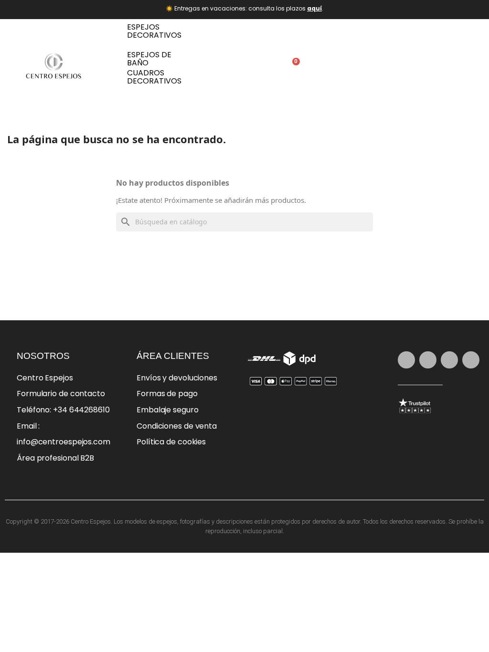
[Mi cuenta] (265, 66)
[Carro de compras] (292, 66)
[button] (236, 66)
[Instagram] (406, 359)
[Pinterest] (427, 359)
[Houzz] (470, 359)
